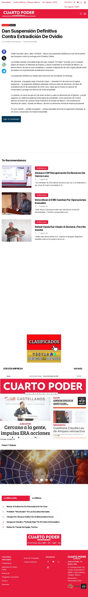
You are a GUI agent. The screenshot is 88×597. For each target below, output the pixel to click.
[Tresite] (74, 586)
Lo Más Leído (10, 498)
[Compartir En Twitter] (4, 60)
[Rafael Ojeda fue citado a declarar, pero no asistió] (17, 230)
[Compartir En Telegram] (4, 73)
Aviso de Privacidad (31, 558)
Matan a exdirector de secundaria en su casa (27, 506)
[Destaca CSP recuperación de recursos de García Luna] (17, 176)
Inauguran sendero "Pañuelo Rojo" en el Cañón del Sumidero (33, 522)
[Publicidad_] (44, 347)
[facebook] (74, 2)
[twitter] (81, 2)
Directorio (5, 584)
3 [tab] (46, 436)
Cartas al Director (30, 562)
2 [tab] (41, 436)
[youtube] (78, 2)
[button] (44, 431)
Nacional (5, 25)
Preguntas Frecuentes (10, 577)
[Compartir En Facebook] (4, 53)
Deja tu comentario (11, 119)
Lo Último (36, 498)
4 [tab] (51, 436)
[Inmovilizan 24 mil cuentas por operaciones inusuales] (17, 203)
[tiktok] (85, 2)
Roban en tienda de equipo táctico (22, 527)
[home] (19, 13)
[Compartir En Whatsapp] (4, 66)
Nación (12, 25)
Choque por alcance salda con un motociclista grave (30, 517)
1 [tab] (36, 436)
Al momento (42, 168)
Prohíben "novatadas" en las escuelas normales (28, 512)
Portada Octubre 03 (7, 439)
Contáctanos (6, 563)
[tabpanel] (44, 408)
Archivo (5, 581)
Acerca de (5, 573)
